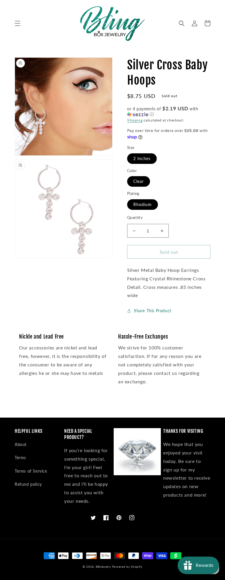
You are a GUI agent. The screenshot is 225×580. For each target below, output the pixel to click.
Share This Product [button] (152, 310)
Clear (138, 181)
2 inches (142, 158)
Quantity (135, 217)
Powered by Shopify (127, 566)
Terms (20, 457)
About (21, 444)
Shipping (135, 120)
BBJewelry (103, 566)
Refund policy (28, 484)
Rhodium (142, 204)
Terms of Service (31, 471)
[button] (17, 23)
